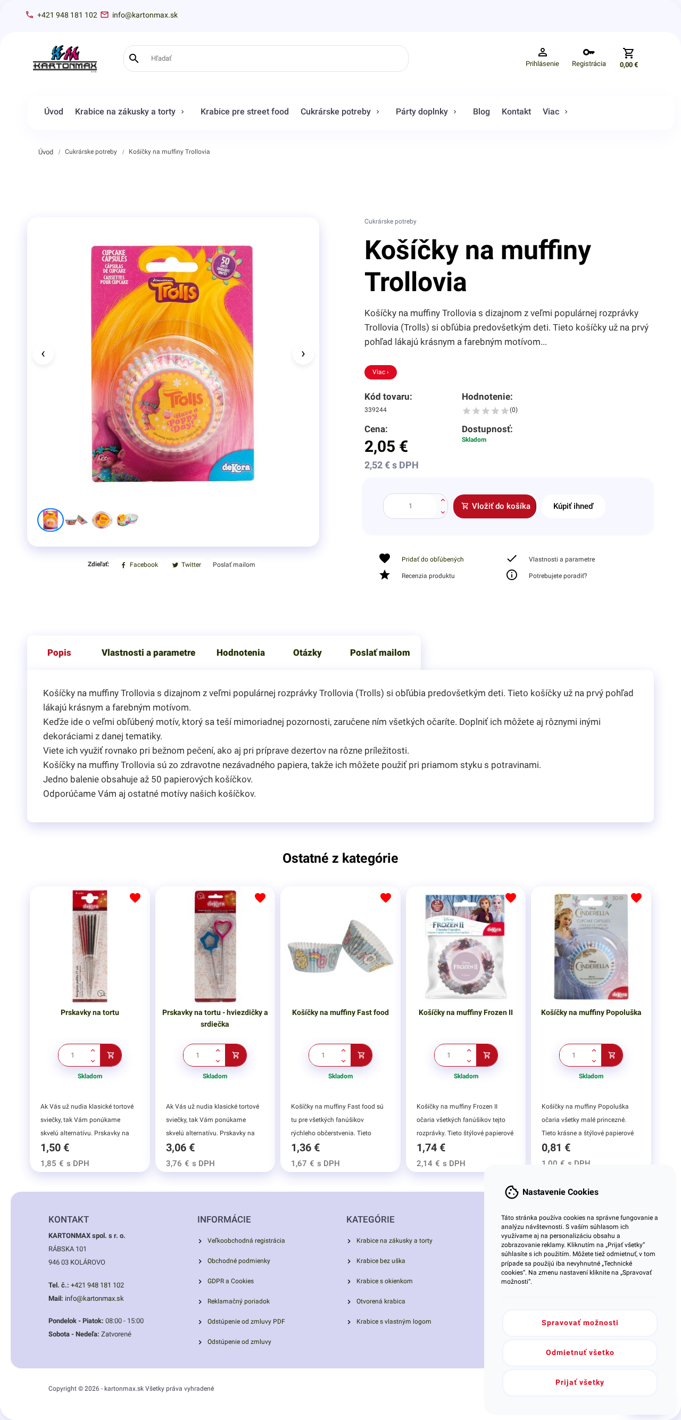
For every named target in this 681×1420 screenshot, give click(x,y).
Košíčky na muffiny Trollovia (169, 151)
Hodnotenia (241, 652)
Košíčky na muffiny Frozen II (466, 1012)
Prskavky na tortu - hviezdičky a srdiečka (215, 1018)
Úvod (45, 152)
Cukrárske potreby (91, 151)
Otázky (307, 652)
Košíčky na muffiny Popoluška (591, 1012)
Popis (59, 652)
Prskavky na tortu (90, 1012)
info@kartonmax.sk (94, 1298)
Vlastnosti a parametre (148, 652)
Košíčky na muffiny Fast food (340, 1012)
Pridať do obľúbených (433, 559)
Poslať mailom (380, 652)
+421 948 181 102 (97, 1285)
